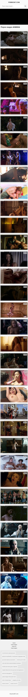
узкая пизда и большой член (9, 677)
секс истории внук (6, 680)
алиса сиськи (5, 683)
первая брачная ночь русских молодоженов (12, 670)
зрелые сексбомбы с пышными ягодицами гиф (13, 656)
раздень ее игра (16, 680)
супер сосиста (13, 683)
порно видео (14, 645)
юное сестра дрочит (7, 673)
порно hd (14, 646)
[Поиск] (25, 6)
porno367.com (14, 2)
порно (14, 643)
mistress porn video (21, 660)
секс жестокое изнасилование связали (11, 663)
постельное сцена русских (8, 653)
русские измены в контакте (8, 660)
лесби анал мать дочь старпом (9, 666)
